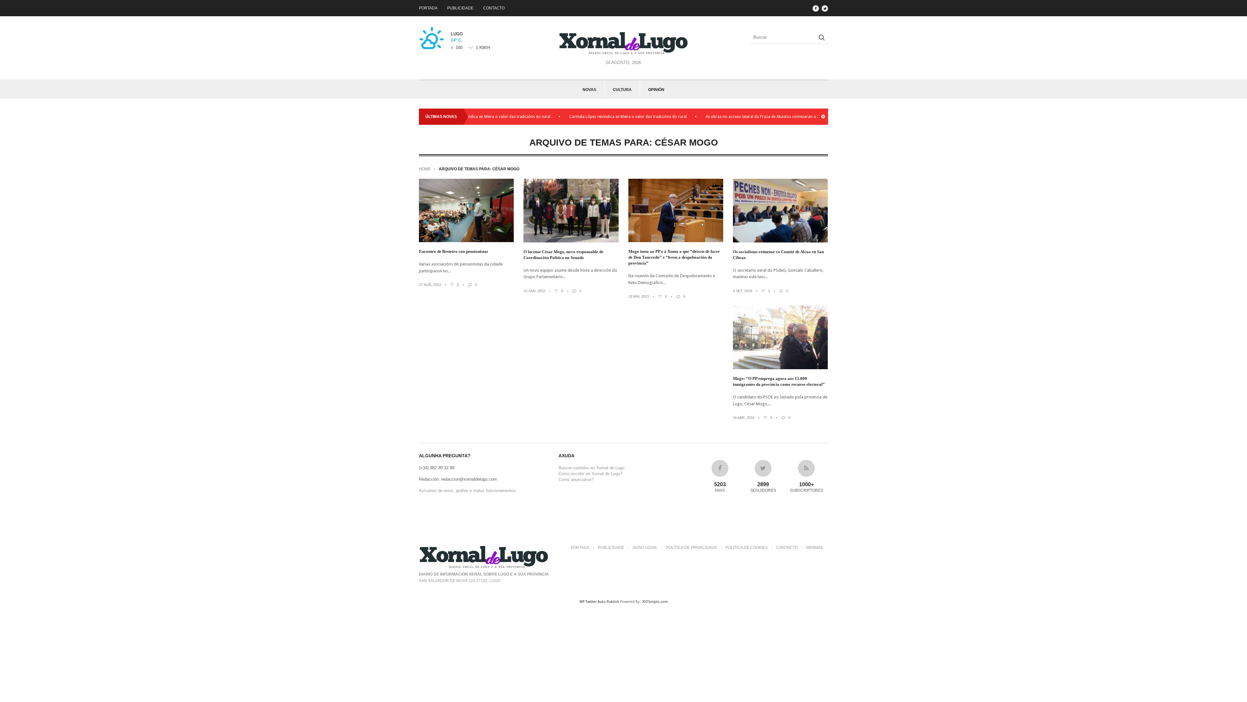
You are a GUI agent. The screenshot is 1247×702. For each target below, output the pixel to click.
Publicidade (460, 8)
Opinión (656, 89)
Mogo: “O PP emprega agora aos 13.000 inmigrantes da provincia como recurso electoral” (779, 381)
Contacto (494, 8)
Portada (428, 8)
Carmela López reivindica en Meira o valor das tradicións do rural (491, 116)
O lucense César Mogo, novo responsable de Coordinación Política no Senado (563, 254)
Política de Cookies (746, 547)
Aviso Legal (645, 547)
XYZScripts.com (655, 602)
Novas (589, 89)
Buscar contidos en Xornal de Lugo (591, 467)
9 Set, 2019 (742, 291)
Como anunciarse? (576, 479)
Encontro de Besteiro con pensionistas (453, 251)
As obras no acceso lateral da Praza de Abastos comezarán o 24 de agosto (773, 116)
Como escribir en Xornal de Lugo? (590, 473)
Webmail (815, 547)
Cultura (622, 89)
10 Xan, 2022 (534, 291)
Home (425, 169)
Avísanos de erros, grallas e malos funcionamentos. (468, 490)
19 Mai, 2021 (638, 296)
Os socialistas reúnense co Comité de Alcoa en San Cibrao (778, 254)
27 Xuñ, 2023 (430, 285)
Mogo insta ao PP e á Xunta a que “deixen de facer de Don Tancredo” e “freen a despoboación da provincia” (674, 257)
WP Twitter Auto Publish (599, 602)
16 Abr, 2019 (743, 418)
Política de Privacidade (691, 547)
